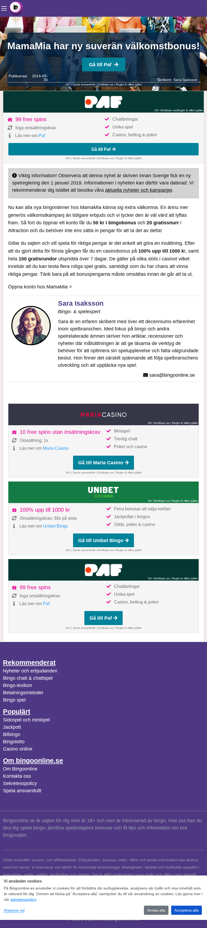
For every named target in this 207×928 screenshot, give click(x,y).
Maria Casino (55, 448)
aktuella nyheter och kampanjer (138, 190)
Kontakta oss (17, 776)
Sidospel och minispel (26, 720)
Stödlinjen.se (105, 84)
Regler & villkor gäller (129, 84)
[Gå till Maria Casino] (103, 414)
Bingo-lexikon (17, 685)
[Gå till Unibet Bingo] (103, 492)
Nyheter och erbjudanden (30, 671)
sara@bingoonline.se (172, 375)
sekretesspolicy (23, 899)
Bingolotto (14, 741)
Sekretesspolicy (20, 783)
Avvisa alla (156, 910)
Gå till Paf (100, 64)
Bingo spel (14, 700)
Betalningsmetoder (23, 692)
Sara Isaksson (185, 80)
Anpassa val (14, 910)
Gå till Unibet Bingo (100, 540)
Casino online (17, 749)
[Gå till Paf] (103, 102)
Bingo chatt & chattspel (28, 678)
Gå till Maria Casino (100, 462)
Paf (42, 135)
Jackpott (12, 727)
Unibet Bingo (55, 526)
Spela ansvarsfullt (22, 790)
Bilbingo (11, 734)
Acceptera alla (186, 910)
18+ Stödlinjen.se (165, 110)
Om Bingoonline (20, 769)
